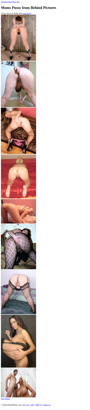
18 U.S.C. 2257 (28, 405)
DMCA (38, 405)
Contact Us (47, 405)
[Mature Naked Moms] (10, 2)
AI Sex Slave (6, 13)
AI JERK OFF (16, 13)
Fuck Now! (27, 13)
